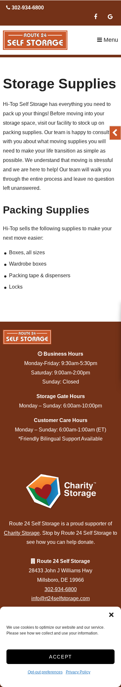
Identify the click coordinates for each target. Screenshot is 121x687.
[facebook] (95, 17)
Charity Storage (22, 533)
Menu (110, 40)
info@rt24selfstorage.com (60, 598)
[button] (111, 615)
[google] (110, 17)
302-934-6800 (61, 589)
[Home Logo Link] (50, 40)
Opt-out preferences (45, 672)
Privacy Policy (78, 672)
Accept (60, 656)
